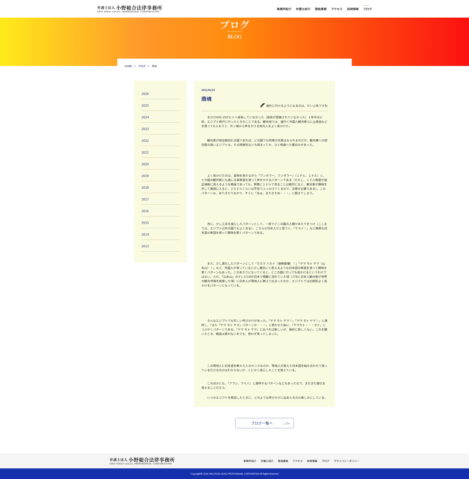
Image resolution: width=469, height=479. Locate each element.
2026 (145, 93)
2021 (145, 152)
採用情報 (353, 9)
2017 (145, 199)
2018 (145, 187)
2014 (145, 234)
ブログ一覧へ (262, 423)
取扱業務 (321, 9)
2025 (145, 105)
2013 (145, 246)
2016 (145, 210)
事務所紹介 (284, 9)
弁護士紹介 (303, 9)
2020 (145, 163)
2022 (145, 140)
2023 (145, 128)
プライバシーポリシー (346, 461)
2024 (145, 117)
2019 (145, 175)
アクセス (337, 9)
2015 (145, 222)
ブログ (367, 9)
